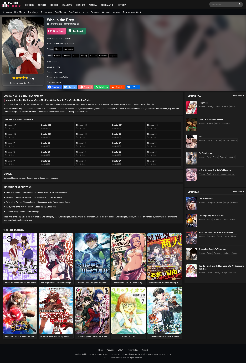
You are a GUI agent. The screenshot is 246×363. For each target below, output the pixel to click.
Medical (234, 140)
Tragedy (113, 55)
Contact (144, 350)
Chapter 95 (81, 143)
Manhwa (67, 4)
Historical (231, 157)
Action (85, 12)
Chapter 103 (152, 125)
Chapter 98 (152, 134)
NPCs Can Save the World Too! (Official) (216, 232)
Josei (218, 106)
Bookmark (107, 4)
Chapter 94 (116, 143)
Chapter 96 (45, 143)
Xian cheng (68, 49)
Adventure (217, 219)
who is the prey (15, 216)
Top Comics (74, 12)
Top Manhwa (47, 12)
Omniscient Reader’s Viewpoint (212, 249)
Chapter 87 (10, 161)
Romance (95, 12)
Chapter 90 (81, 152)
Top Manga (33, 12)
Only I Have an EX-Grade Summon (165, 336)
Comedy (66, 55)
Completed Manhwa (111, 12)
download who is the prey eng (20, 220)
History (121, 4)
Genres (29, 4)
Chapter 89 (116, 152)
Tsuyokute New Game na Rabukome (20, 282)
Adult (209, 157)
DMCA (120, 350)
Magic (227, 236)
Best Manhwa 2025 (132, 12)
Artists (42, 4)
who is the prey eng (50, 216)
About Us (110, 350)
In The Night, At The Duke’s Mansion (215, 170)
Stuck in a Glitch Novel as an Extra (19, 336)
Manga (93, 4)
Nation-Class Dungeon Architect (92, 282)
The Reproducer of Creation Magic (56, 282)
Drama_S (210, 106)
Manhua (80, 4)
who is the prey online (124, 216)
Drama (75, 55)
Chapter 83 (152, 161)
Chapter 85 (81, 161)
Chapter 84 (116, 161)
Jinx (200, 136)
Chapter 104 (117, 125)
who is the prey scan (86, 216)
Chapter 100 (81, 134)
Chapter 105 (81, 125)
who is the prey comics (105, 216)
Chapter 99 (116, 134)
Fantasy (84, 55)
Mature (232, 106)
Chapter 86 (45, 161)
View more (237, 95)
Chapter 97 (10, 143)
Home (100, 350)
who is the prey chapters (144, 216)
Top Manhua (60, 12)
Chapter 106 (46, 125)
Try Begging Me (205, 153)
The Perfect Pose (206, 198)
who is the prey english (31, 216)
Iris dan (58, 49)
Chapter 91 (45, 152)
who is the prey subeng (68, 216)
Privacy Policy (132, 350)
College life (211, 202)
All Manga (7, 12)
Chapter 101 (46, 134)
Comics (54, 4)
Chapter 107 (10, 125)
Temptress (203, 102)
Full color (217, 140)
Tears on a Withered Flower (211, 119)
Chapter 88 (152, 152)
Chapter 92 (10, 152)
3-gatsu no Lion (128, 336)
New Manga (19, 12)
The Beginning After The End (211, 215)
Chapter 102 (10, 134)
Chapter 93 (152, 143)
